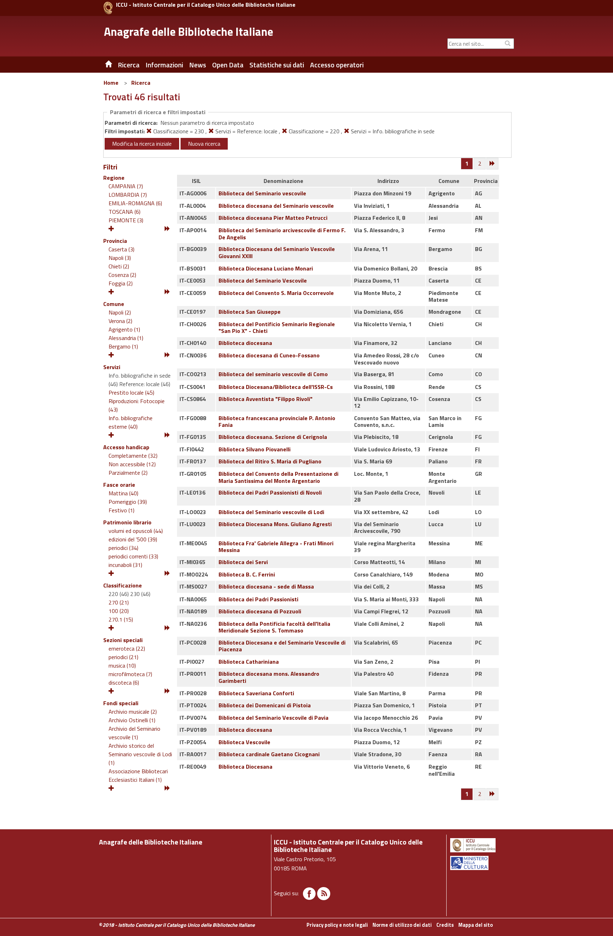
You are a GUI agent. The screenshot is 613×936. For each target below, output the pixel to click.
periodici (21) (123, 657)
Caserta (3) (121, 249)
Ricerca (140, 82)
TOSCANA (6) (124, 211)
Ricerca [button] (128, 65)
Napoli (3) (120, 258)
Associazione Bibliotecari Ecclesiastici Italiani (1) (138, 775)
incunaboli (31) (125, 565)
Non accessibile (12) (132, 464)
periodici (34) (123, 548)
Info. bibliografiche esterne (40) (131, 422)
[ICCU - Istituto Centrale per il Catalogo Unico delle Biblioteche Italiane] (108, 8)
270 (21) (119, 602)
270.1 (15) (121, 619)
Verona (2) (120, 321)
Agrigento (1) (124, 329)
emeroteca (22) (127, 648)
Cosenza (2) (122, 275)
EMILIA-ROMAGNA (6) (135, 203)
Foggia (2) (121, 283)
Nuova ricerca (204, 143)
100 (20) (119, 611)
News (197, 65)
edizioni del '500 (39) (133, 539)
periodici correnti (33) (133, 556)
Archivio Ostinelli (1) (132, 720)
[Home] (103, 65)
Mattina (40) (123, 493)
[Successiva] (492, 164)
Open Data (227, 65)
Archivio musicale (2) (133, 711)
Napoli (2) (120, 312)
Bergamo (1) (123, 346)
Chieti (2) (119, 266)
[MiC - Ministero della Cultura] (482, 863)
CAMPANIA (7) (126, 186)
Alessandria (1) (126, 338)
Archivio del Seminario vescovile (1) (134, 732)
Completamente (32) (133, 455)
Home (111, 82)
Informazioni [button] (164, 65)
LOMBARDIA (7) (128, 194)
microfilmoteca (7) (130, 674)
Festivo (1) (121, 510)
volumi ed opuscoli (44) (136, 530)
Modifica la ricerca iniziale (142, 143)
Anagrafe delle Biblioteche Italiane (188, 31)
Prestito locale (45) (131, 392)
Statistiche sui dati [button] (276, 65)
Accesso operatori (337, 65)
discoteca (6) (124, 682)
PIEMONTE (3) (126, 220)
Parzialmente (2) (128, 472)
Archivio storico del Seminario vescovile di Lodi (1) (140, 754)
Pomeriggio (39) (128, 501)
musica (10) (122, 665)
